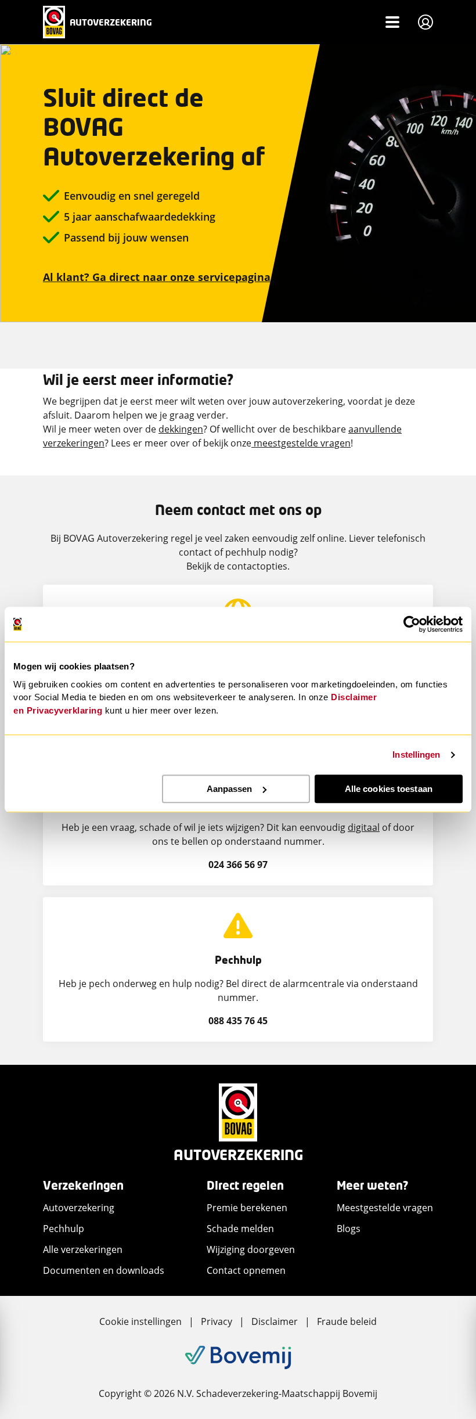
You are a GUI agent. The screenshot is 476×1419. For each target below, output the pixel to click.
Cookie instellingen (140, 1321)
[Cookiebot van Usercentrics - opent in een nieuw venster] (412, 624)
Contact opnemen (246, 1270)
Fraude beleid (347, 1321)
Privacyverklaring (65, 710)
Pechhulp (63, 1228)
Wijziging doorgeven (251, 1249)
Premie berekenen (247, 1207)
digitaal (364, 827)
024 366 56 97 (238, 864)
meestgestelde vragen (301, 443)
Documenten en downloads (103, 1270)
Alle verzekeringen (82, 1249)
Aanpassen (230, 789)
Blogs (348, 1228)
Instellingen (416, 754)
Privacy (216, 1321)
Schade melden (240, 1228)
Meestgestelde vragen (385, 1207)
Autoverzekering (78, 1207)
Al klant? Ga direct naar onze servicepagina (157, 277)
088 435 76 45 (238, 1020)
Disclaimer (274, 1321)
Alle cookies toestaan (388, 789)
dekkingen (180, 429)
